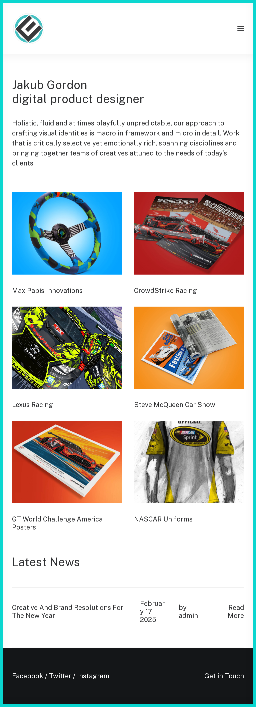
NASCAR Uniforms (163, 519)
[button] (240, 28)
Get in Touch (224, 676)
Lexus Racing (32, 405)
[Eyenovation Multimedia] (28, 28)
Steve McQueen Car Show (174, 405)
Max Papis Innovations (47, 291)
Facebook (27, 676)
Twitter (60, 676)
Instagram (93, 676)
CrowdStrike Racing (165, 291)
